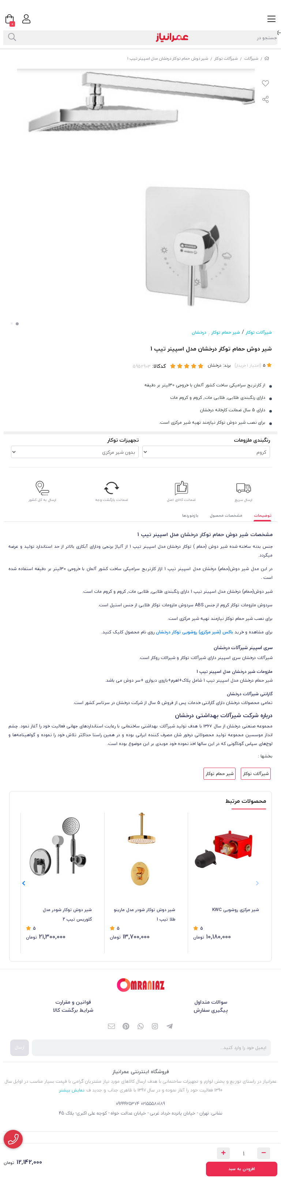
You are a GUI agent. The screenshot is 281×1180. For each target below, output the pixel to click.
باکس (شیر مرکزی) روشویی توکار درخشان (194, 632)
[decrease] (263, 1153)
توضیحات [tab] (262, 515)
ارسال (20, 1047)
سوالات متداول (210, 1002)
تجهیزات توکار (123, 440)
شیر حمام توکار (225, 332)
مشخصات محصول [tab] (226, 515)
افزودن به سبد (241, 1169)
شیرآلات (251, 58)
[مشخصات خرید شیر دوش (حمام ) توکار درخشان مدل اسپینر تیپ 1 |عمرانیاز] (140, 985)
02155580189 (153, 1104)
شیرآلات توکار (226, 58)
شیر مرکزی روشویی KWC (235, 910)
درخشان (199, 332)
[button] (24, 883)
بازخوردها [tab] (190, 515)
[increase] (223, 1153)
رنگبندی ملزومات (252, 440)
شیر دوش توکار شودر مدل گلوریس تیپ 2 (67, 914)
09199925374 (127, 1104)
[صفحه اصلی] (267, 58)
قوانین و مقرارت (73, 1002)
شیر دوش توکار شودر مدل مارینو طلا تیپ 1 (144, 914)
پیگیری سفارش (211, 1010)
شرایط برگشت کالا (73, 1010)
